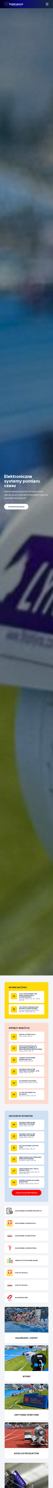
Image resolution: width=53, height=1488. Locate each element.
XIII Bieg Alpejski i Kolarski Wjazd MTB (29, 1181)
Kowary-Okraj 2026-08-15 (29, 1183)
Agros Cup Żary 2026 (27, 1034)
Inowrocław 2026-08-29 (28, 1082)
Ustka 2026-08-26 (26, 1137)
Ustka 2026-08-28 (26, 1126)
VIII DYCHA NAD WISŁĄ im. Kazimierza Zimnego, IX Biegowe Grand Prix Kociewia (30, 1047)
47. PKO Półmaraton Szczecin (27, 1093)
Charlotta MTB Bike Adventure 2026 (27, 1058)
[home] (14, 4)
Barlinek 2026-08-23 (27, 1149)
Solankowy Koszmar (27, 1081)
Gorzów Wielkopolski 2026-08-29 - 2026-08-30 (29, 1010)
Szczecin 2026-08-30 (27, 1095)
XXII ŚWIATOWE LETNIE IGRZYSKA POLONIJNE (27, 1123)
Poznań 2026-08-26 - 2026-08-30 (30, 999)
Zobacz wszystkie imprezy (26, 1193)
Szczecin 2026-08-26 (27, 1160)
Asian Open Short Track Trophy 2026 (28, 1169)
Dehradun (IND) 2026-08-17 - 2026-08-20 (29, 1172)
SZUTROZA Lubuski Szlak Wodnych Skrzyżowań (28, 1007)
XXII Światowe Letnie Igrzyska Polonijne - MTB (29, 1070)
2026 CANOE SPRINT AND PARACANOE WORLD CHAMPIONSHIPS (28, 995)
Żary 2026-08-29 (25, 1036)
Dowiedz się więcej (16, 507)
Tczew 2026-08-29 (26, 1051)
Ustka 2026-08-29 (26, 1061)
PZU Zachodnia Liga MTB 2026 (28, 1146)
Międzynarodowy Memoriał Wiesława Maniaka (30, 1158)
